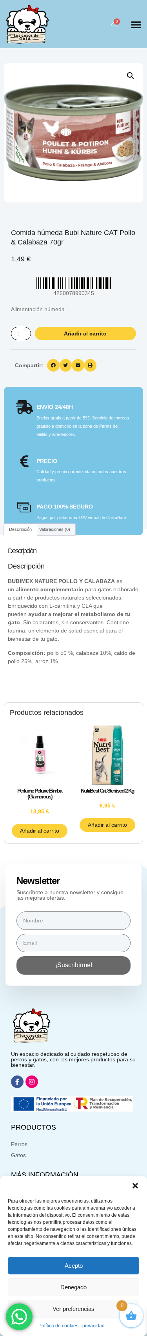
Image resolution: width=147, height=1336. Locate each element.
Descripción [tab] (20, 529)
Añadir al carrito (85, 333)
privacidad (93, 1326)
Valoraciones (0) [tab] (54, 529)
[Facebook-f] (17, 1081)
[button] (135, 1186)
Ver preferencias (73, 1308)
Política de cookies (58, 1326)
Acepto (74, 1265)
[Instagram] (31, 1081)
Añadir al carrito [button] (39, 830)
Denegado (73, 1287)
